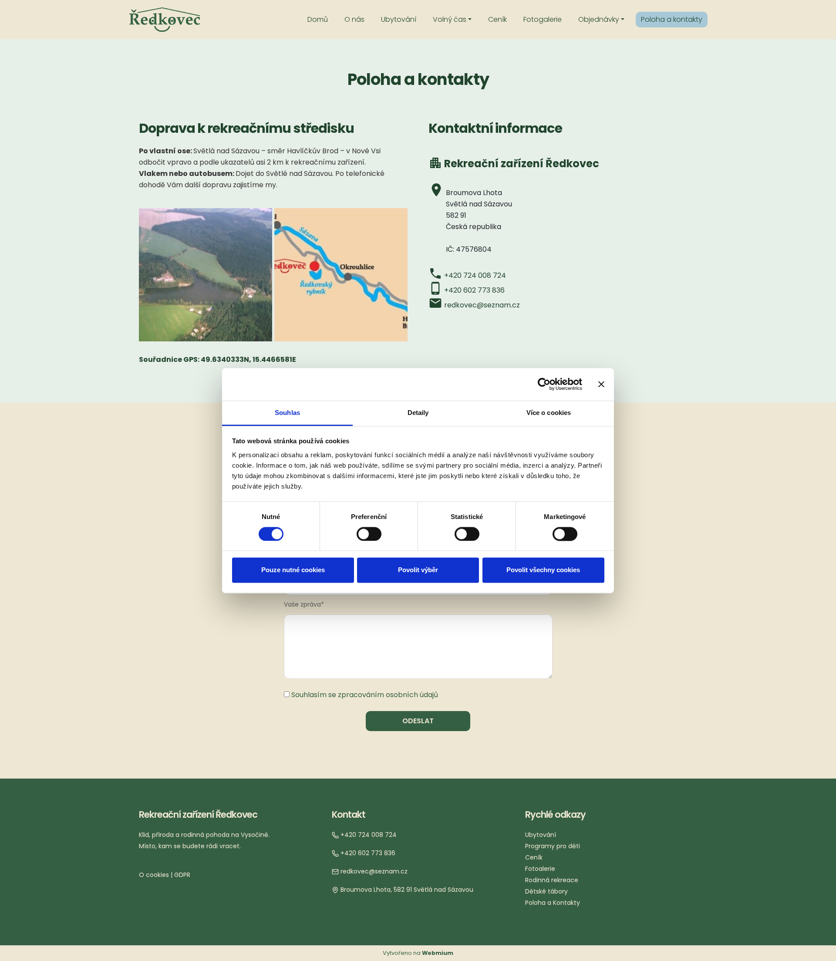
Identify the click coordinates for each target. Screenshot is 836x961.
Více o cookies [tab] (548, 412)
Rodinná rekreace (551, 880)
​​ (368, 834)
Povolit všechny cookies (543, 570)
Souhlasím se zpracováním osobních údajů (364, 695)
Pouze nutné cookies (293, 570)
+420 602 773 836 (474, 290)
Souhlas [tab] (287, 412)
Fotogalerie (542, 19)
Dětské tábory (546, 891)
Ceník (497, 19)
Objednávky (598, 19)
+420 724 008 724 (475, 275)
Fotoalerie (540, 868)
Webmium (437, 953)
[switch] (369, 534)
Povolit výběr (418, 570)
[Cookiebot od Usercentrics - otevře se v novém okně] (544, 384)
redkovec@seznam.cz (482, 305)
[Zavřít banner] (601, 384)
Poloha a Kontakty (552, 902)
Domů (317, 19)
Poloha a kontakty (671, 19)
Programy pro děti (552, 846)
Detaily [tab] (418, 412)
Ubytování (398, 19)
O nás (354, 19)
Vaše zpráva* (304, 604)
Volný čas (449, 19)
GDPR (182, 874)
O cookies (154, 874)
